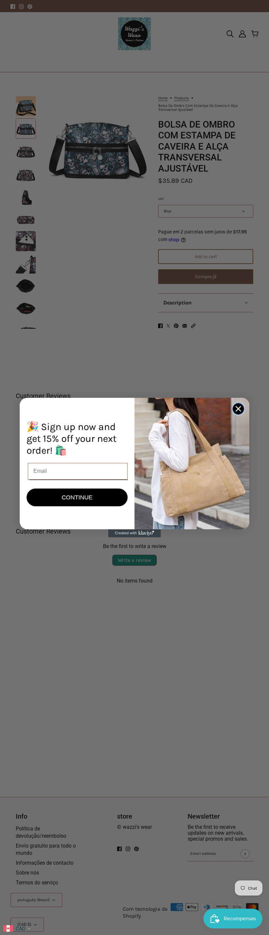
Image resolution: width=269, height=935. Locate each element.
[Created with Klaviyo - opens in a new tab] (134, 533)
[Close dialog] (238, 409)
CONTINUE (77, 497)
